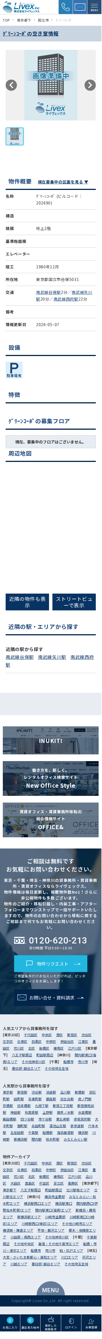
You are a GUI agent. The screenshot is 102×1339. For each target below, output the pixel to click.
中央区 (47, 1034)
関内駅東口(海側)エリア (53, 1210)
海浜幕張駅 (65, 1132)
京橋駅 (8, 1105)
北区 (31, 1048)
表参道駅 (77, 1125)
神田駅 (15, 1112)
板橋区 (44, 1048)
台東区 (22, 1041)
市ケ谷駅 (45, 1119)
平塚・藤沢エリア (51, 1230)
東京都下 (9, 1189)
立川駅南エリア (78, 1189)
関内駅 (37, 1139)
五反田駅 (17, 1132)
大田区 (15, 1183)
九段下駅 (41, 1105)
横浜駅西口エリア (37, 1203)
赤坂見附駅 (82, 1119)
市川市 (83, 1061)
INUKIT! (51, 740)
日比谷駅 (67, 1098)
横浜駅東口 (63, 1203)
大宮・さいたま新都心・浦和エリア (30, 1257)
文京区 (8, 1041)
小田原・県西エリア (25, 1237)
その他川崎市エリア (77, 1223)
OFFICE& (51, 820)
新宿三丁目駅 (63, 1105)
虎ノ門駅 (85, 1098)
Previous (11, 85)
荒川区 (19, 1048)
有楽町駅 (35, 1098)
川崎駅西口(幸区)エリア (40, 1223)
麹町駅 (22, 1125)
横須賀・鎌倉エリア (18, 1230)
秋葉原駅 (31, 1112)
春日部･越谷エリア (26, 1068)
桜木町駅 (52, 1139)
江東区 (83, 1041)
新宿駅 (22, 1092)
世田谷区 (67, 1041)
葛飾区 (73, 1183)
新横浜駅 (20, 1139)
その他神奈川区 (33, 1061)
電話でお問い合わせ (53, 693)
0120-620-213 (58, 940)
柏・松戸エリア (71, 1250)
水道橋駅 (85, 1112)
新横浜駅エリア (29, 1216)
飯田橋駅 (9, 1119)
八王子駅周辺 (22, 1054)
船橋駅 (48, 1132)
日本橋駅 (24, 1105)
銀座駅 (51, 1098)
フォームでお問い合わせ (54, 707)
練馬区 (59, 1048)
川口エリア (69, 1257)
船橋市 (68, 1061)
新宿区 (72, 1034)
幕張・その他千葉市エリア (58, 1243)
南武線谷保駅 (48, 292)
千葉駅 (33, 1132)
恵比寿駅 (63, 1119)
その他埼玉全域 (56, 1068)
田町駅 (19, 1098)
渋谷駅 (37, 1092)
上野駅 (48, 1112)
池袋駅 (51, 1092)
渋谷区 (86, 1034)
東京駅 (8, 1092)
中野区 (51, 1041)
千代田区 (30, 1034)
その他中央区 (24, 1243)
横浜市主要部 (55, 1196)
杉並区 (44, 1183)
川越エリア (18, 1263)
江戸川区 (74, 1048)
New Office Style (50, 778)
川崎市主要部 (55, 1216)
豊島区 (30, 1183)
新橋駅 (80, 1092)
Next (90, 85)
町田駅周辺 (44, 1054)
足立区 (59, 1183)
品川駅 (65, 1092)
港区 (59, 1034)
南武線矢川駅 (52, 657)
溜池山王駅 (57, 1125)
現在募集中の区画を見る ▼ (63, 182)
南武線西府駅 (66, 299)
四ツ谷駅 (27, 1119)
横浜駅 (83, 1132)
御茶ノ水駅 (65, 1112)
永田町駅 (38, 1125)
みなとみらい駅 (75, 1139)
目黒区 (37, 1041)
